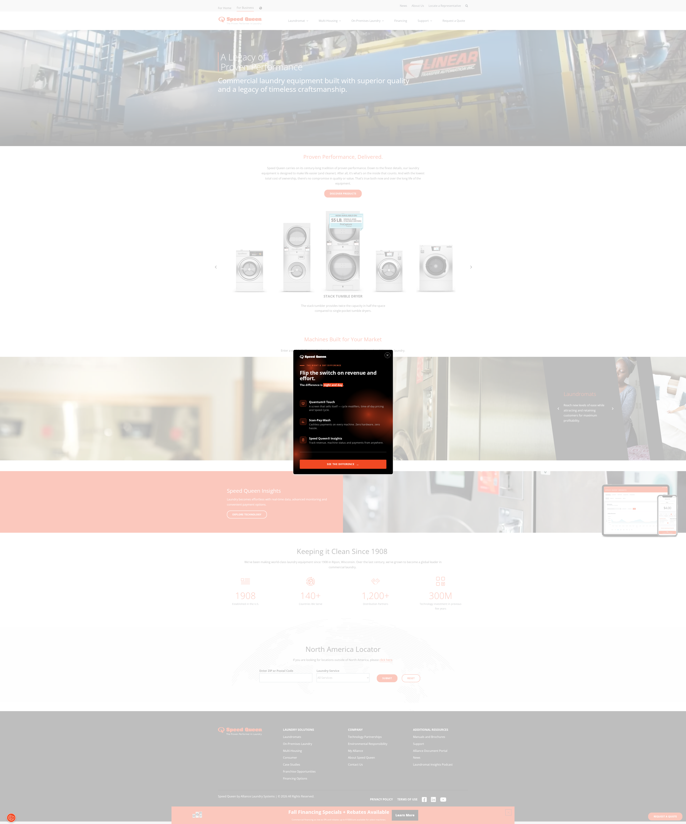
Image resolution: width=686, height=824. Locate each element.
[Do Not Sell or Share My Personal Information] (11, 817)
